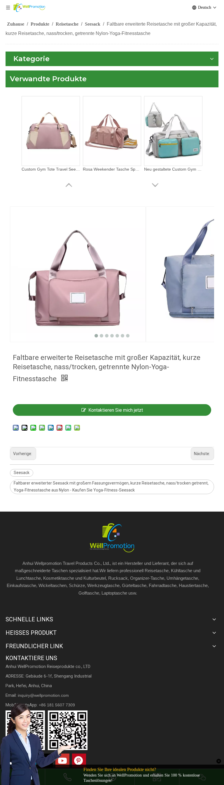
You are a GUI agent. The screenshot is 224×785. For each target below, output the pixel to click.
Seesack (21, 472)
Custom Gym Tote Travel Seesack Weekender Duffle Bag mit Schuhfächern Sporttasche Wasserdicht (51, 169)
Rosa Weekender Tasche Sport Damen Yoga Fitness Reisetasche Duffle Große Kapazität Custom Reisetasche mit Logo (112, 169)
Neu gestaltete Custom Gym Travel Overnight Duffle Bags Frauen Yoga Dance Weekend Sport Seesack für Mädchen (173, 169)
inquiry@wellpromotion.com (43, 695)
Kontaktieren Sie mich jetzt (115, 410)
